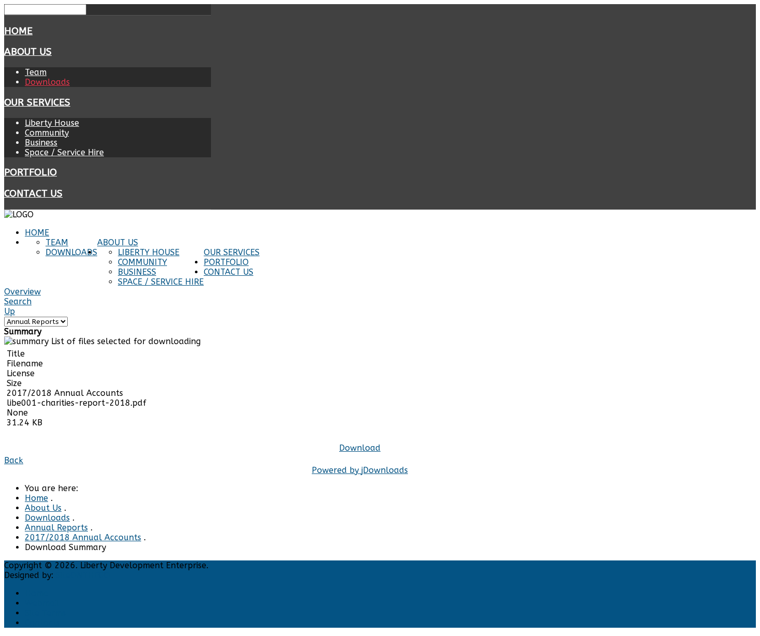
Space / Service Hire (64, 152)
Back (13, 460)
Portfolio (30, 172)
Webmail (42, 603)
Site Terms (45, 613)
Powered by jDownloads (360, 470)
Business (41, 142)
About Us (28, 51)
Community (47, 133)
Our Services (37, 102)
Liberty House (52, 123)
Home (18, 31)
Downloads (47, 82)
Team (36, 72)
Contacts (42, 623)
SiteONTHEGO (83, 575)
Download (360, 448)
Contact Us (33, 193)
